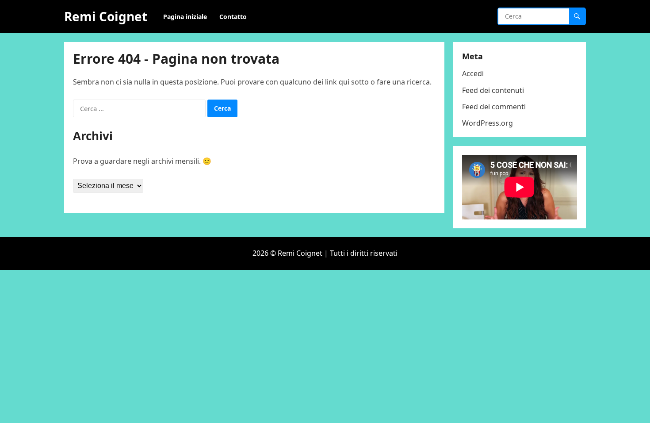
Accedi (473, 73)
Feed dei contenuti (493, 90)
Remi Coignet (105, 16)
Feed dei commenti (494, 107)
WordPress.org (487, 123)
